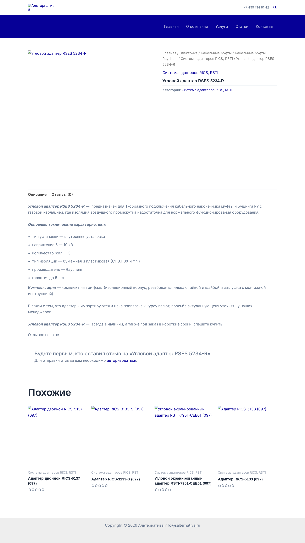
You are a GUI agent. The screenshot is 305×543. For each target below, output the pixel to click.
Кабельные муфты (216, 53)
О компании (197, 26)
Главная (171, 26)
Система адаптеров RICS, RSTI (207, 59)
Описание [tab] (37, 194)
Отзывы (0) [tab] (62, 194)
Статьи (241, 26)
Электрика (188, 53)
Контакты (264, 26)
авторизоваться (121, 360)
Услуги (222, 26)
